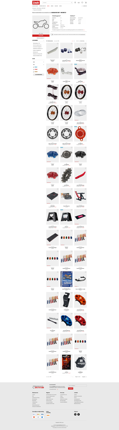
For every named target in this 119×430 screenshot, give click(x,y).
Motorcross (66, 226)
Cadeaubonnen (34, 402)
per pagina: (48, 376)
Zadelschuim (52, 60)
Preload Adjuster (80, 81)
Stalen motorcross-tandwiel (52, 143)
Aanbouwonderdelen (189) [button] (37, 55)
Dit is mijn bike (41, 35)
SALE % (36, 69)
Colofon (75, 394)
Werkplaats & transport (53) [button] (37, 53)
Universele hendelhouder (80, 309)
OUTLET (36, 71)
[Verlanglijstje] (82, 2)
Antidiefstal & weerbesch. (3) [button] (37, 48)
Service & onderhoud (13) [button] (37, 45)
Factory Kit (66, 372)
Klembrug (66, 247)
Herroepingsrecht (77, 399)
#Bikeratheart (48, 397)
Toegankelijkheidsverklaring (78, 402)
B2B (33, 396)
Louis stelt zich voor (63, 394)
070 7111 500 (39, 388)
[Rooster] (72, 40)
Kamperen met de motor (50, 403)
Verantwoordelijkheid (63, 402)
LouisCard (34, 403)
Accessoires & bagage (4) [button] (37, 46)
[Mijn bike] (79, 2)
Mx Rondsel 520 (66, 185)
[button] (71, 2)
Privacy (75, 397)
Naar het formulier (82, 34)
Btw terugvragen (63, 400)
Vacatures (61, 397)
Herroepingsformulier (77, 400)
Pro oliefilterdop (80, 143)
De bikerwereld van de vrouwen (51, 394)
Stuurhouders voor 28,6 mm (66, 60)
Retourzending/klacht (35, 405)
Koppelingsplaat (80, 372)
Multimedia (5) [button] (35, 52)
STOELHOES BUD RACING (80, 185)
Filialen (61, 396)
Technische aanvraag (35, 397)
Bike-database (34, 399)
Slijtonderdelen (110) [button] (36, 43)
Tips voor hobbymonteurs (50, 396)
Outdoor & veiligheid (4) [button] (37, 50)
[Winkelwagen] (86, 2)
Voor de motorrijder (49, 402)
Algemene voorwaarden (78, 396)
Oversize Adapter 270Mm (66, 81)
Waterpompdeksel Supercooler (80, 60)
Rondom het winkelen (63, 399)
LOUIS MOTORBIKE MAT (80, 226)
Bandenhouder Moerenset (80, 247)
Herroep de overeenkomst (36, 406)
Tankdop (52, 81)
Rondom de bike (49, 400)
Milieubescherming (77, 403)
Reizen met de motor (49, 399)
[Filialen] (75, 2)
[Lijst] (74, 41)
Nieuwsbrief (34, 400)
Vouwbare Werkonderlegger (53, 247)
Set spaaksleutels (52, 330)
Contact (33, 394)
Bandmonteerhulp (66, 309)
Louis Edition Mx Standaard (52, 226)
